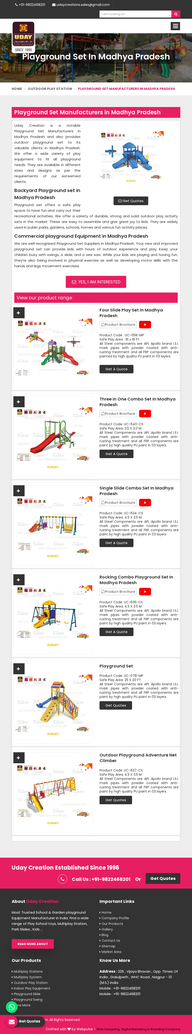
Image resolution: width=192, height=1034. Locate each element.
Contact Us (110, 940)
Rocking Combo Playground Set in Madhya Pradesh (136, 580)
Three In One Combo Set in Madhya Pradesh (138, 402)
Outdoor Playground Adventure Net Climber (138, 757)
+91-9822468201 (31, 4)
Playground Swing (27, 999)
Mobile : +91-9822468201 (120, 988)
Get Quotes (133, 200)
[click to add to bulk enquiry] (19, 312)
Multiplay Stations (28, 971)
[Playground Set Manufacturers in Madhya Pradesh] (131, 158)
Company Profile (115, 918)
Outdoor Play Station (50, 88)
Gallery (107, 929)
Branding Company (165, 1029)
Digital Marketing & (135, 1029)
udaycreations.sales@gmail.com (82, 4)
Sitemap (108, 946)
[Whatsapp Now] (12, 1007)
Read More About (33, 944)
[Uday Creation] (23, 37)
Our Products (112, 923)
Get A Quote (116, 369)
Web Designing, (108, 1029)
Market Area (111, 951)
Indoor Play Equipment (31, 988)
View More (21, 1005)
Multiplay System (27, 977)
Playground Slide (27, 994)
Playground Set (116, 666)
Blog (104, 935)
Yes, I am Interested (98, 282)
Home (17, 88)
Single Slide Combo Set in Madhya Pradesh (137, 491)
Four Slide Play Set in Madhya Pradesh (131, 313)
